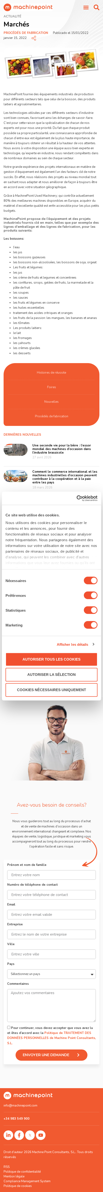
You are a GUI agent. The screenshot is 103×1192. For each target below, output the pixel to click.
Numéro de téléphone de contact (32, 885)
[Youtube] (41, 1135)
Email (11, 905)
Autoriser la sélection (51, 675)
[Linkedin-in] (8, 1135)
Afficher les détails (72, 644)
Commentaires (18, 984)
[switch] (90, 595)
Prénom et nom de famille (26, 865)
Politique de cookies (18, 1186)
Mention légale (14, 1176)
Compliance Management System (27, 1181)
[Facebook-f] (19, 1135)
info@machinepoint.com (20, 1105)
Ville (11, 944)
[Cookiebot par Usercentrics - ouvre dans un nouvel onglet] (76, 498)
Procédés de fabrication (26, 33)
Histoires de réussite (51, 373)
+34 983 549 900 (16, 1119)
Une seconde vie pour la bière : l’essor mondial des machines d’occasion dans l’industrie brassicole (61, 449)
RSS (7, 1167)
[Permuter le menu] (86, 7)
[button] (96, 7)
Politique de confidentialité (22, 1172)
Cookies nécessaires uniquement (51, 690)
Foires (51, 387)
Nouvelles (51, 402)
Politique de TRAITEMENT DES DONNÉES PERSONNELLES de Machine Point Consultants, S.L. (51, 1038)
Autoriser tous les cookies (51, 659)
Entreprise (15, 925)
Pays (10, 964)
